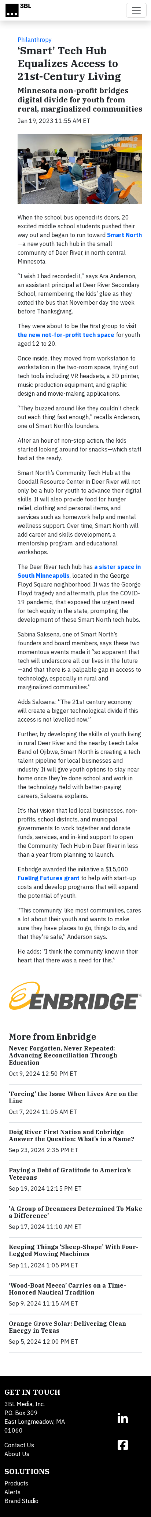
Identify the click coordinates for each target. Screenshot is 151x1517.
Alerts (12, 1492)
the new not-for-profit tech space (66, 334)
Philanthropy (35, 39)
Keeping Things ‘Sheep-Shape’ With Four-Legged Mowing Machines (74, 1250)
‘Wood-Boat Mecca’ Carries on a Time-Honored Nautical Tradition (67, 1289)
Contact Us (19, 1445)
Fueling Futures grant (49, 878)
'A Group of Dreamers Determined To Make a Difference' (75, 1212)
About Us (16, 1454)
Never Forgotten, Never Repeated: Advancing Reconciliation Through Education (63, 1055)
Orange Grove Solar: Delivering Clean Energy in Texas (67, 1327)
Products (16, 1483)
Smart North (124, 235)
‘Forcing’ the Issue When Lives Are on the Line (73, 1097)
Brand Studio (21, 1501)
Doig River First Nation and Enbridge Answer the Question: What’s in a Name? (71, 1135)
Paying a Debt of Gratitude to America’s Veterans (70, 1173)
